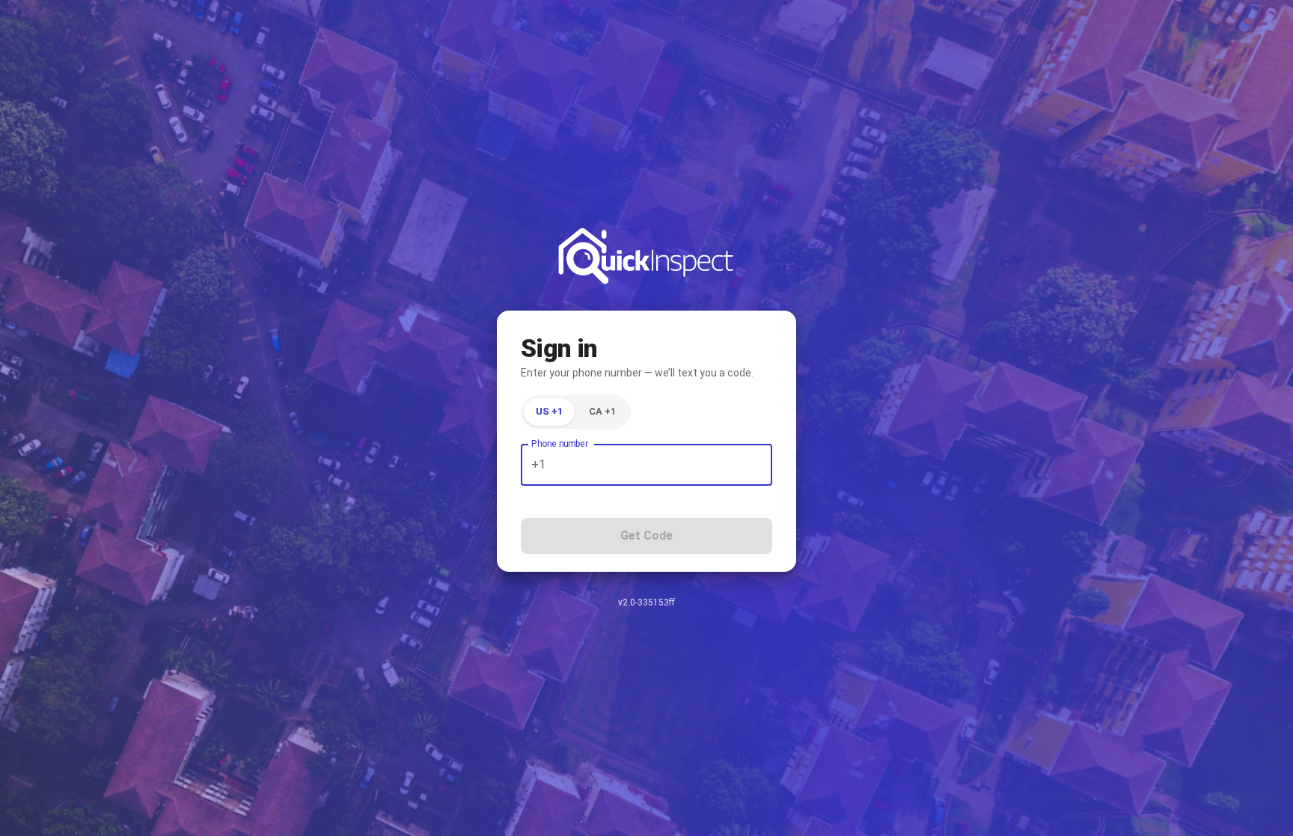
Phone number (559, 444)
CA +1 (602, 411)
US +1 (549, 411)
